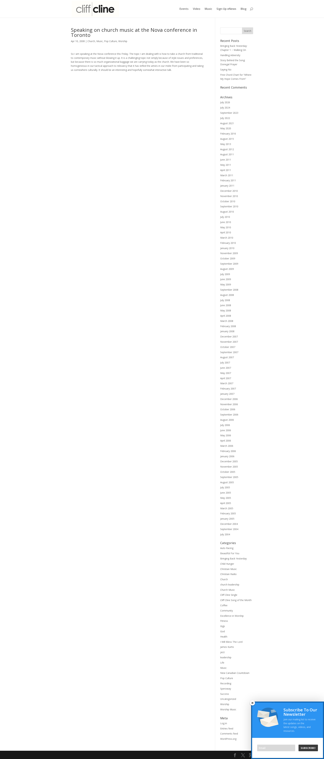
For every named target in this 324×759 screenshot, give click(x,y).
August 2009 (227, 269)
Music (208, 9)
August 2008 (227, 295)
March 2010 (226, 237)
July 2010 (225, 216)
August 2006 (227, 419)
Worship (122, 41)
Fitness (224, 620)
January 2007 (227, 393)
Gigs (222, 626)
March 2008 (226, 321)
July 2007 (225, 362)
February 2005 (228, 513)
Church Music (227, 589)
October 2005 (227, 471)
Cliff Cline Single (228, 594)
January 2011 (227, 185)
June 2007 (225, 367)
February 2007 (228, 388)
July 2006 (225, 425)
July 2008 (225, 300)
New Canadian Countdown (234, 673)
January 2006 (227, 456)
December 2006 (229, 399)
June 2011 (225, 159)
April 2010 (225, 232)
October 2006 (227, 409)
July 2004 (225, 534)
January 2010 (227, 248)
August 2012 (227, 149)
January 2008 (227, 331)
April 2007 (225, 378)
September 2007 (229, 352)
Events (184, 9)
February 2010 (228, 242)
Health (223, 636)
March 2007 (226, 383)
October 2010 (227, 201)
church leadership (229, 584)
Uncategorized (228, 699)
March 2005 (226, 508)
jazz (222, 652)
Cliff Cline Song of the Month (236, 600)
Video (196, 9)
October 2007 (227, 347)
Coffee (223, 605)
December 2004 (229, 523)
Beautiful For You (229, 553)
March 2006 (226, 445)
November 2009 (229, 253)
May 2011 (225, 164)
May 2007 (225, 373)
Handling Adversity (230, 55)
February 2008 (228, 326)
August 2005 (227, 482)
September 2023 (229, 112)
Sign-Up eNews (226, 9)
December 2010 (229, 190)
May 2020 (225, 128)
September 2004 (229, 529)
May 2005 (225, 497)
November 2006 (229, 404)
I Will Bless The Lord (231, 641)
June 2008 (225, 305)
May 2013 (225, 144)
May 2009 (225, 284)
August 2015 (227, 138)
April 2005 (225, 503)
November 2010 (229, 196)
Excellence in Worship (232, 615)
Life (222, 662)
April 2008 (225, 315)
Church (91, 41)
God (222, 631)
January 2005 (227, 518)
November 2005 (229, 466)
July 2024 (225, 107)
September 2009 (229, 263)
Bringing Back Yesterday (233, 558)
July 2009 (225, 274)
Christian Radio (228, 574)
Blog (243, 9)
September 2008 (229, 289)
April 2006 (225, 440)
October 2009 (227, 258)
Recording (225, 683)
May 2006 (225, 435)
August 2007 (227, 357)
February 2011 (228, 180)
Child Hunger (227, 563)
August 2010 (227, 211)
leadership (225, 657)
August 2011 (227, 154)
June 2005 (225, 492)
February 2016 (228, 133)
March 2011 (226, 175)
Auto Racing (226, 548)
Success (224, 693)
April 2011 (225, 170)
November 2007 (229, 341)
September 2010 (229, 206)
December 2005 (229, 461)
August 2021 (227, 123)
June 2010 (225, 222)
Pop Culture (110, 41)
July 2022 (225, 118)
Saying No (225, 69)
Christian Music (228, 569)
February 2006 (228, 451)
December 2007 (229, 336)
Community (226, 610)
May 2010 (225, 227)
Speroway (225, 688)
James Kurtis (227, 646)
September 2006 (229, 414)
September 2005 (229, 477)
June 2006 (225, 430)
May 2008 (225, 310)
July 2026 (225, 102)
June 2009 (225, 279)
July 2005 (225, 487)
